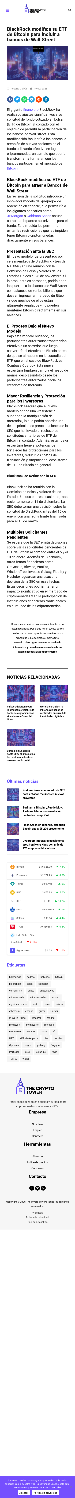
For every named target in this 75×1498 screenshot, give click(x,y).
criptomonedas (38, 997)
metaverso (15, 1031)
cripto (31, 990)
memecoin (14, 1024)
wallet (25, 1058)
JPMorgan (15, 216)
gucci (42, 1011)
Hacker (54, 1011)
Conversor (37, 1168)
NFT (11, 1038)
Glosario (37, 1156)
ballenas (45, 977)
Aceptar (23, 1492)
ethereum (14, 1011)
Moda (43, 1031)
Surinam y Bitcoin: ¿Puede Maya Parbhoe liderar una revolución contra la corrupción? (43, 811)
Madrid (51, 1017)
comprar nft (15, 990)
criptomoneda (16, 997)
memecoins (32, 1024)
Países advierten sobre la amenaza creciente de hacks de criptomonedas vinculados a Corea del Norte (20, 713)
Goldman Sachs (39, 216)
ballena (31, 977)
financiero (31, 109)
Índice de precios (37, 1162)
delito (36, 1004)
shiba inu (41, 1052)
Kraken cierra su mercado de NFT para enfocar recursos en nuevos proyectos (44, 794)
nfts (46, 1038)
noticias (58, 1038)
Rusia (27, 1052)
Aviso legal (37, 1212)
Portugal (14, 1052)
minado (31, 1031)
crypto (55, 997)
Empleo (37, 1130)
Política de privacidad (37, 1217)
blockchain (15, 983)
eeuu (47, 1004)
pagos (28, 1045)
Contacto (37, 1136)
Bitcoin (12, 168)
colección (43, 983)
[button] (70, 10)
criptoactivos (47, 990)
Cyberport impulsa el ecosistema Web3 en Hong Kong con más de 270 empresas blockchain (43, 844)
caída (30, 983)
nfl (53, 1031)
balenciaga (15, 977)
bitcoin (59, 977)
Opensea (14, 1045)
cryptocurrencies (18, 1004)
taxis (54, 1052)
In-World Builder (17, 1017)
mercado (49, 1024)
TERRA (13, 1058)
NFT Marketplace (29, 1038)
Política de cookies (37, 1222)
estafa (59, 1004)
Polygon (55, 1045)
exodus (29, 1011)
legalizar (36, 1017)
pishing (41, 1045)
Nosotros (37, 1124)
